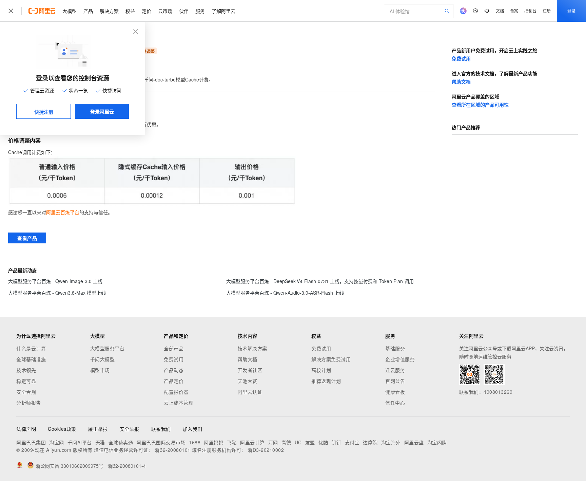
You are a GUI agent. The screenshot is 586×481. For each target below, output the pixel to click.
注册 (547, 11)
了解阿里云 (223, 10)
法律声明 (26, 428)
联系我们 (161, 428)
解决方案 (109, 10)
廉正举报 (98, 428)
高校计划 (321, 370)
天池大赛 (247, 380)
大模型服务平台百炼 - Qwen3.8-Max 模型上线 (57, 292)
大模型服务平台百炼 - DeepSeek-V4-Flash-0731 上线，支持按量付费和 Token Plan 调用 (320, 281)
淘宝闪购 (437, 442)
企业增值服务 (400, 359)
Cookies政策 (62, 428)
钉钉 (336, 442)
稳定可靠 (26, 380)
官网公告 (395, 380)
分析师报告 (28, 402)
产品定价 (173, 380)
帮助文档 (461, 81)
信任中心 (395, 402)
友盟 (310, 442)
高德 (286, 442)
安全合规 (26, 391)
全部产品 (173, 348)
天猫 (100, 442)
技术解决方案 (252, 348)
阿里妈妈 (213, 442)
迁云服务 (395, 370)
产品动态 (173, 370)
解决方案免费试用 (331, 359)
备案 (514, 11)
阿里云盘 (414, 442)
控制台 (530, 11)
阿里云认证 (250, 391)
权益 (130, 10)
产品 (88, 10)
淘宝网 (56, 442)
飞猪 (232, 442)
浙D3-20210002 (266, 449)
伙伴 (184, 10)
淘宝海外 (391, 442)
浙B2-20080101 (173, 449)
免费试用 (461, 58)
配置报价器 (176, 391)
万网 (273, 442)
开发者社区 (250, 370)
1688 (194, 442)
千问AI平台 (79, 442)
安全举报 (129, 428)
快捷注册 (43, 111)
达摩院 (370, 442)
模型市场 (100, 370)
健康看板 (395, 391)
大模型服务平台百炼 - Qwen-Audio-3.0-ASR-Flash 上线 (285, 292)
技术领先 (26, 370)
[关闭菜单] (11, 11)
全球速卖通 (121, 442)
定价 (146, 10)
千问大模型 (102, 359)
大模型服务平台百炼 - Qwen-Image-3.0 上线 (55, 281)
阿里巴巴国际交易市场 (160, 442)
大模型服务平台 (107, 348)
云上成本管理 (178, 402)
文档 (500, 11)
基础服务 (395, 348)
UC (298, 442)
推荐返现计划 (326, 380)
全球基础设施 (31, 359)
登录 (571, 11)
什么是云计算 (31, 348)
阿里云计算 (252, 442)
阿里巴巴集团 (31, 442)
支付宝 (352, 442)
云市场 (165, 10)
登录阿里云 (102, 111)
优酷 (323, 442)
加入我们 (192, 428)
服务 (200, 10)
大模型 (69, 10)
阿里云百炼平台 (62, 212)
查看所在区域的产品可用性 (480, 104)
